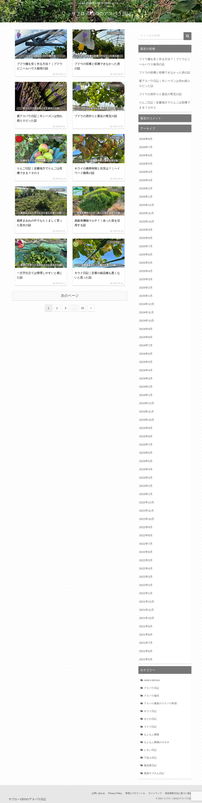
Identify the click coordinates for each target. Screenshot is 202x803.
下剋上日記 (150, 757)
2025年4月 (146, 271)
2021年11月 (146, 609)
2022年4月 (146, 568)
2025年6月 (146, 254)
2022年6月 (146, 552)
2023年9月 (146, 428)
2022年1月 (146, 593)
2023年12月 (146, 403)
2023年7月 (146, 444)
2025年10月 (146, 221)
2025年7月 (146, 246)
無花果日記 (150, 765)
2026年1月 (146, 196)
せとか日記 (150, 718)
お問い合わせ (98, 793)
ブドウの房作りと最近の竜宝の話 (160, 94)
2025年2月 (146, 287)
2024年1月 (146, 395)
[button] (187, 36)
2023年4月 (146, 469)
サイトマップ (155, 793)
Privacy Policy (115, 793)
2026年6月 (146, 155)
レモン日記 (150, 749)
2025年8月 (146, 238)
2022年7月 (146, 543)
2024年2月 (146, 386)
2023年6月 (146, 452)
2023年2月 (146, 485)
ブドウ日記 (150, 726)
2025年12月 (146, 205)
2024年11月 (146, 312)
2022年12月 (146, 502)
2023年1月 (146, 494)
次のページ (70, 296)
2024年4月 (146, 370)
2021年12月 (146, 601)
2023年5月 (146, 461)
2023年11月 (146, 411)
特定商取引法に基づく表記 (178, 793)
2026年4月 (146, 171)
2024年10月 (146, 320)
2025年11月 (146, 213)
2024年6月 (146, 353)
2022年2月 (146, 585)
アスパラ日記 (151, 687)
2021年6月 (146, 651)
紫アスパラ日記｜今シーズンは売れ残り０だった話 (164, 83)
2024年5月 (146, 361)
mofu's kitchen (152, 680)
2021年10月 (146, 618)
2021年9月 (146, 626)
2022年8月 (146, 535)
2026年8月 (146, 139)
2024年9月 (146, 329)
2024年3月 (146, 378)
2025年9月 (146, 229)
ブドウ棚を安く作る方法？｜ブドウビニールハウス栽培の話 (164, 62)
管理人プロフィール (135, 793)
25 (82, 308)
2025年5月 (146, 262)
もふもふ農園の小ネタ (156, 742)
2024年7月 (146, 345)
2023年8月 (146, 436)
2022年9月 (146, 527)
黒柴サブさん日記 (154, 773)
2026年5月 (146, 163)
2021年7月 (146, 642)
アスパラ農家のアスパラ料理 (160, 703)
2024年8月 (146, 337)
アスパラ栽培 (151, 695)
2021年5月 (146, 659)
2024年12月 (146, 304)
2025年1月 (146, 295)
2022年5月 (146, 560)
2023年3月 (146, 477)
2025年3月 (146, 279)
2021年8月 (146, 634)
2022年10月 (146, 519)
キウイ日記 (150, 711)
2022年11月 (146, 510)
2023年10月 (146, 419)
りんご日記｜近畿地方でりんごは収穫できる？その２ (164, 105)
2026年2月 (146, 188)
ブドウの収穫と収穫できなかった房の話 (164, 72)
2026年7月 (146, 147)
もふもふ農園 (151, 734)
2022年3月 (146, 576)
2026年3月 (146, 180)
